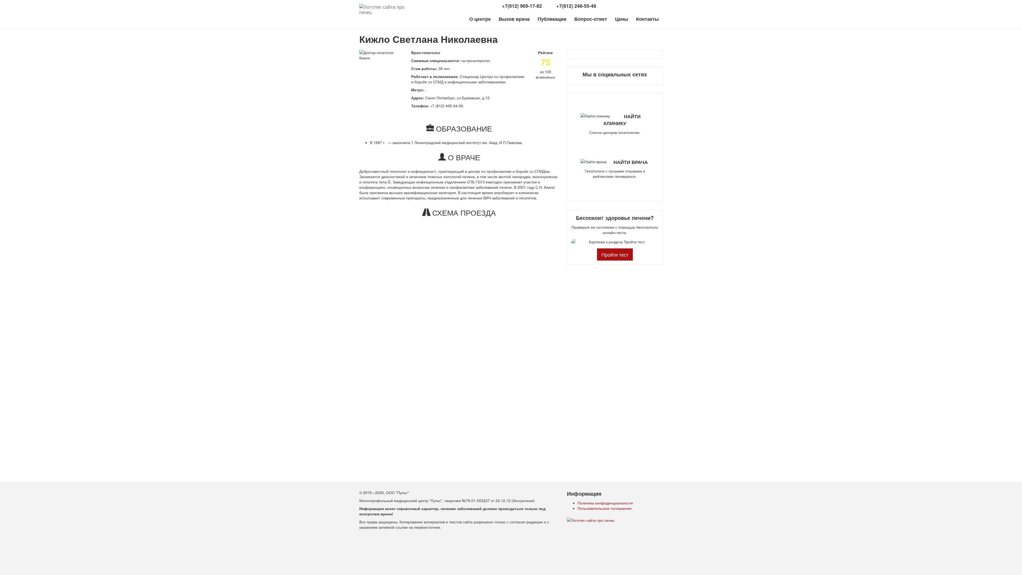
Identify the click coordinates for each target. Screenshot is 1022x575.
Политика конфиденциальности (605, 503)
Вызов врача (514, 18)
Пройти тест (614, 254)
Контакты (647, 18)
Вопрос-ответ (590, 18)
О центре (480, 18)
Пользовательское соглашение (605, 508)
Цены (621, 18)
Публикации (552, 18)
